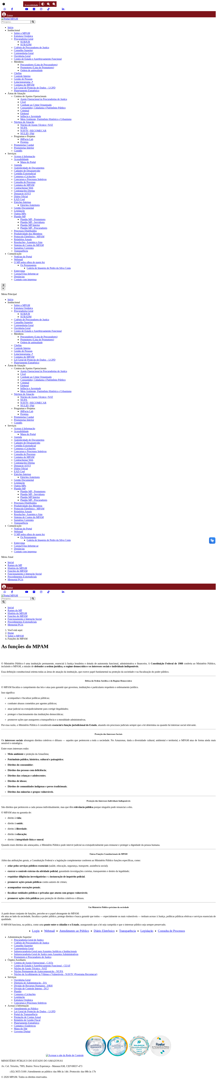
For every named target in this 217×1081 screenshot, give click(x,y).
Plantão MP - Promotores (32, 219)
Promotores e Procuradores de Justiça (32, 957)
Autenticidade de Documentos (29, 167)
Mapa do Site (20, 1028)
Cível (23, 102)
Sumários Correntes (24, 248)
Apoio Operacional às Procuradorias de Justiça (43, 99)
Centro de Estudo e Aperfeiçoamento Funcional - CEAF (42, 965)
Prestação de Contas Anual (27, 1017)
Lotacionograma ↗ (23, 82)
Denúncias (19, 276)
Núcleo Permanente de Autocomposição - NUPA (38, 971)
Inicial (11, 562)
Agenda (18, 165)
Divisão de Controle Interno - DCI (31, 988)
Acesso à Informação (24, 156)
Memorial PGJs (15, 579)
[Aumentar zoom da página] (48, 4)
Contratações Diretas (24, 190)
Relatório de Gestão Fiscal (27, 1020)
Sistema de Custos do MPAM (29, 245)
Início (10, 27)
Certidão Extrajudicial (25, 173)
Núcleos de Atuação (24, 122)
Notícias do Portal (23, 256)
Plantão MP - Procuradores (33, 228)
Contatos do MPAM (24, 84)
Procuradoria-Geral (23, 39)
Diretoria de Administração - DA (30, 982)
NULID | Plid (27, 133)
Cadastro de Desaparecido (27, 170)
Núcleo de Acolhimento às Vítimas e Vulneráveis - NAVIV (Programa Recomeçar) (55, 974)
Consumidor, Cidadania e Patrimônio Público (43, 107)
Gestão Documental (24, 208)
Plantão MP (20, 216)
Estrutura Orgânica (23, 36)
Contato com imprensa (25, 279)
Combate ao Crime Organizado (36, 105)
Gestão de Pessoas (23, 79)
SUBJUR (25, 41)
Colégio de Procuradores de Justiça (31, 47)
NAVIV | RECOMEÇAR (33, 130)
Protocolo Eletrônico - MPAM (29, 236)
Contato (5, 1071)
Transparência (21, 250)
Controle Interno (22, 76)
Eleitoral (24, 113)
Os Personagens (28, 265)
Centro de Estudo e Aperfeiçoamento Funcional (38, 59)
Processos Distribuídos (25, 230)
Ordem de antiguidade (31, 70)
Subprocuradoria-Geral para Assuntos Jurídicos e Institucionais (45, 951)
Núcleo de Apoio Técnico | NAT (36, 125)
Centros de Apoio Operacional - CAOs (33, 962)
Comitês (18, 150)
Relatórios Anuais (23, 239)
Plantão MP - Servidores (32, 222)
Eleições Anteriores (30, 205)
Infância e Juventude (30, 116)
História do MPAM (17, 568)
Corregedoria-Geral (24, 53)
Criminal (24, 110)
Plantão (17, 991)
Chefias (18, 73)
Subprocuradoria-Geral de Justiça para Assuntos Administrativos (46, 954)
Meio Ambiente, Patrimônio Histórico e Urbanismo (45, 119)
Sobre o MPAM (22, 33)
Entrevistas (19, 271)
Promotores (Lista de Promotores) (37, 67)
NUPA (23, 127)
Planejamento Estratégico (26, 90)
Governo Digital (22, 1031)
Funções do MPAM (17, 571)
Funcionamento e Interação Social (25, 573)
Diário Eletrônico (104, 930)
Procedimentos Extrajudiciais (22, 576)
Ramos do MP (15, 565)
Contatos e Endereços (25, 1025)
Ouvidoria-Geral (22, 56)
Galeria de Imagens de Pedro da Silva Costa (49, 268)
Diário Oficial (21, 196)
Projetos (24, 142)
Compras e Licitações (25, 176)
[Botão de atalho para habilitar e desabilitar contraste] (42, 4)
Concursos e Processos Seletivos (30, 179)
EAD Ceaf (19, 199)
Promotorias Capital (24, 145)
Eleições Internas (22, 202)
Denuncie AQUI (22, 193)
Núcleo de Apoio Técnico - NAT (30, 968)
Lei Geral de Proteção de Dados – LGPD (34, 87)
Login (36, 930)
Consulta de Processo (24, 182)
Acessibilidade (21, 159)
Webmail (18, 259)
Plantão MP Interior (30, 225)
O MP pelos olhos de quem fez (29, 262)
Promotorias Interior (24, 147)
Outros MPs (20, 213)
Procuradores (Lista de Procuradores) (39, 64)
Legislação (19, 210)
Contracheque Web (23, 188)
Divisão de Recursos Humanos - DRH (33, 985)
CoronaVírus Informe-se (26, 273)
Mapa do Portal (28, 162)
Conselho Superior (23, 50)
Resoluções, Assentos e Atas (28, 242)
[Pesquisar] (33, 22)
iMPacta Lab (26, 139)
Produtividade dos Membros (28, 233)
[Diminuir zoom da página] (53, 4)
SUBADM (25, 44)
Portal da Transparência (25, 1014)
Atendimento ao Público (74, 930)
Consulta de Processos (171, 930)
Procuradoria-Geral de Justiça (29, 940)
